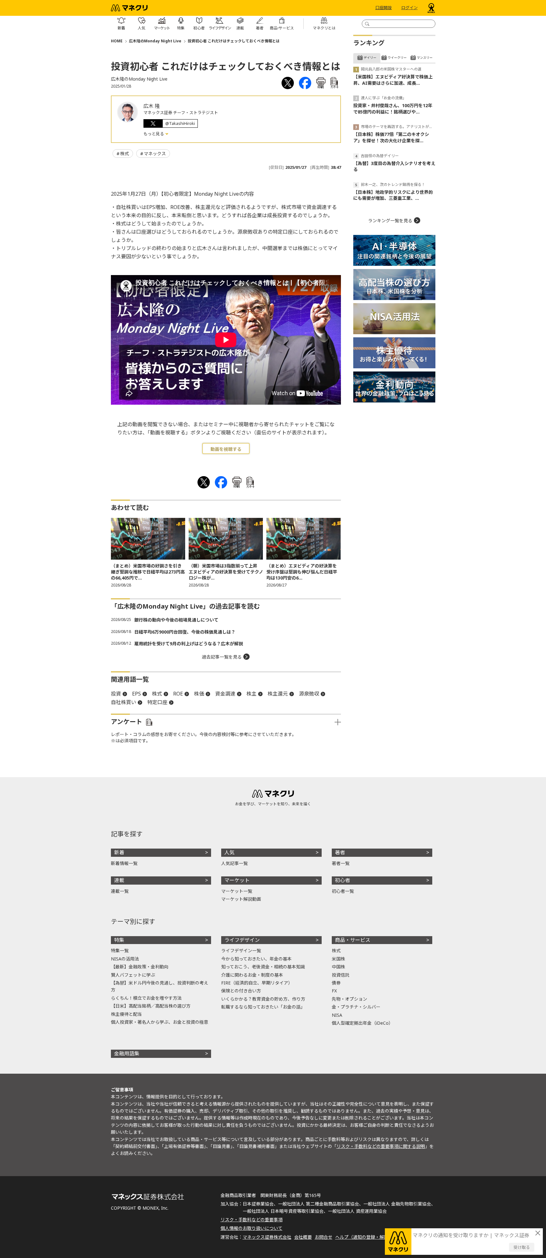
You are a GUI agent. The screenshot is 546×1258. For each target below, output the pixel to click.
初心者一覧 (343, 891)
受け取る (521, 1247)
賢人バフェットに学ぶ (133, 975)
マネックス (155, 153)
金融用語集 (126, 1053)
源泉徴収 (309, 693)
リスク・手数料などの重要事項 (251, 1220)
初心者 (342, 880)
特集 (119, 939)
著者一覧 (340, 863)
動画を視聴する (225, 449)
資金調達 (225, 693)
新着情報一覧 (124, 863)
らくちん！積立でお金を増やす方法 (146, 998)
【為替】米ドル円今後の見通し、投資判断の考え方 (159, 986)
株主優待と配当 (126, 1014)
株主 (251, 693)
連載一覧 (120, 891)
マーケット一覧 (236, 891)
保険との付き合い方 (241, 991)
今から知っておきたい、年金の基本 (256, 959)
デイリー (370, 57)
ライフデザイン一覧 (241, 951)
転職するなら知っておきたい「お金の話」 (263, 1007)
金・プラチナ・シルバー (356, 1007)
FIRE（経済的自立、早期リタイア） (257, 983)
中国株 (338, 967)
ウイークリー (397, 57)
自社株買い (123, 702)
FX (334, 991)
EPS (136, 693)
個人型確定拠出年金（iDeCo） (362, 1023)
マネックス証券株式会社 (267, 1237)
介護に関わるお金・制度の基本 (252, 975)
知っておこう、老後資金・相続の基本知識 (263, 967)
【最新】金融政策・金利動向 (139, 967)
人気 (229, 852)
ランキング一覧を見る (390, 221)
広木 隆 (151, 105)
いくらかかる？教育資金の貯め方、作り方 (263, 999)
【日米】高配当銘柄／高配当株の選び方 (151, 1006)
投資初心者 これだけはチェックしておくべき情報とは (234, 41)
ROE (178, 693)
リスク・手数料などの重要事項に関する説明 (381, 1146)
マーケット (237, 880)
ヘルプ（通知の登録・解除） (364, 1237)
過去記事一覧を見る (222, 657)
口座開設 (383, 8)
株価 (199, 693)
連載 (119, 880)
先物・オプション (349, 999)
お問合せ (323, 1237)
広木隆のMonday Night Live (155, 41)
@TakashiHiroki (180, 123)
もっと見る (154, 134)
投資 (116, 693)
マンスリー (425, 57)
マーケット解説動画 (241, 899)
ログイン (409, 8)
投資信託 (340, 975)
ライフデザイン (242, 939)
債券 (336, 983)
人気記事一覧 (234, 863)
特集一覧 (120, 951)
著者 (340, 852)
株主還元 (278, 693)
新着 (119, 852)
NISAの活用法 (125, 959)
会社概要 (303, 1237)
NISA (337, 1015)
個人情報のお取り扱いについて (251, 1228)
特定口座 (157, 702)
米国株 (338, 959)
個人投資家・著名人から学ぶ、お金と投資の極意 (159, 1022)
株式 (124, 153)
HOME (117, 41)
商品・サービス (352, 939)
